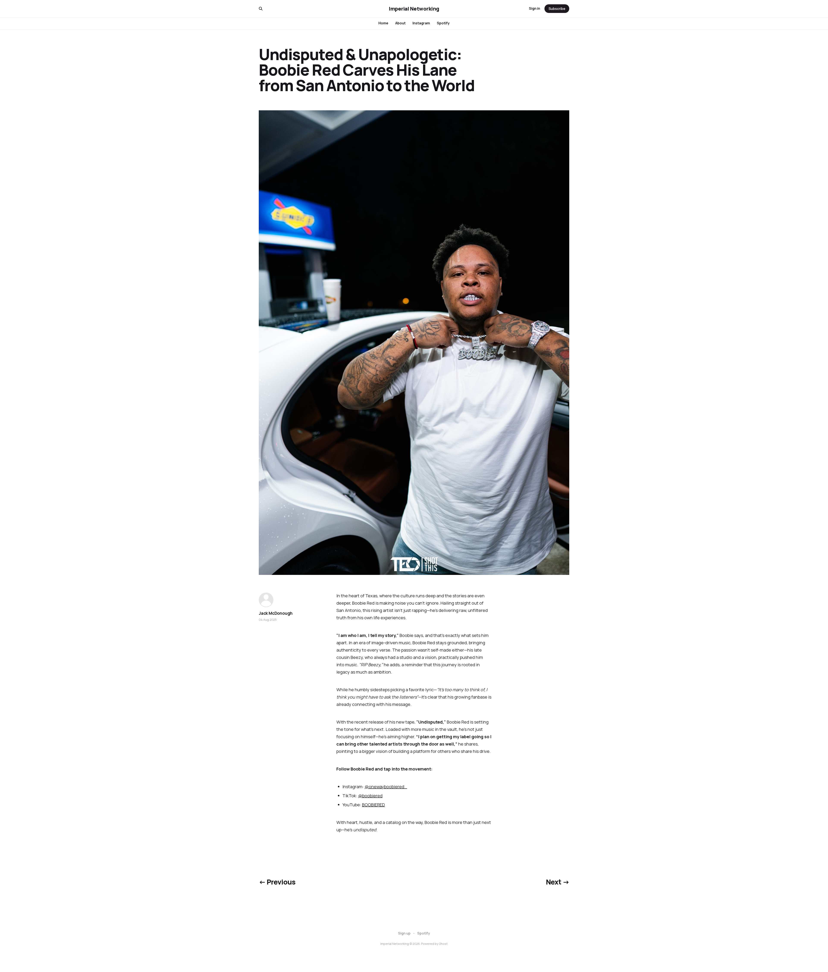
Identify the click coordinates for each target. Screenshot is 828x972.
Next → (557, 882)
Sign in (534, 8)
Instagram (421, 23)
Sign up (404, 933)
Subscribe (557, 8)
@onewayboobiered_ (386, 786)
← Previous (277, 882)
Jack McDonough (275, 613)
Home (383, 23)
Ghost (443, 944)
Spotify (443, 23)
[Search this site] (260, 8)
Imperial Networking (414, 8)
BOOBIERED (373, 805)
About (400, 23)
